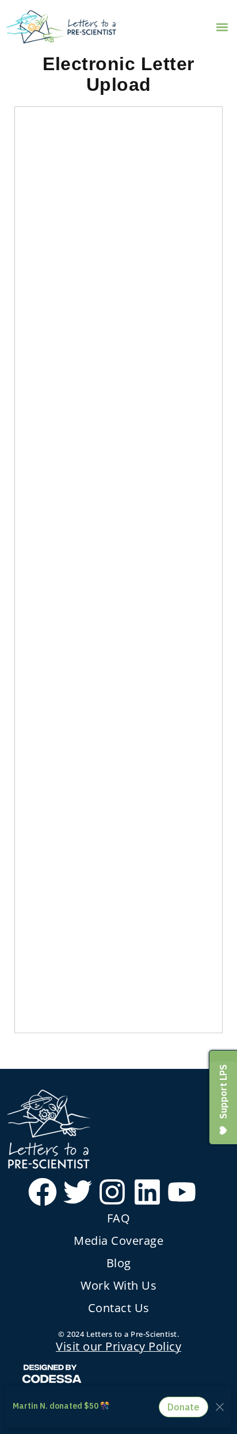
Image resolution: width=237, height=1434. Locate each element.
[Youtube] (181, 1192)
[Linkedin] (147, 1192)
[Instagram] (112, 1192)
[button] (221, 26)
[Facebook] (42, 1192)
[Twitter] (77, 1192)
